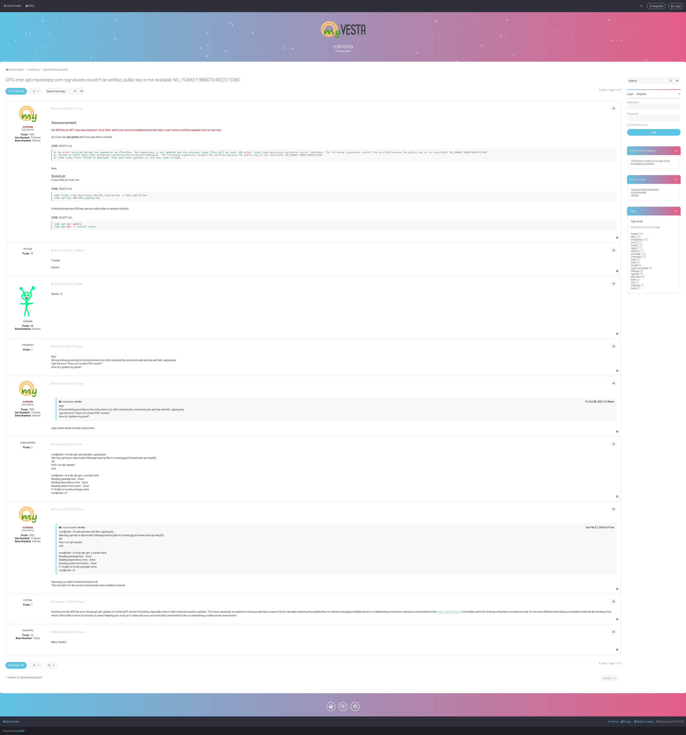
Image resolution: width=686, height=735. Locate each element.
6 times (36, 140)
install (634, 265)
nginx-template (639, 268)
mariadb (635, 253)
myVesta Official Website (645, 189)
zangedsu (28, 344)
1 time (36, 638)
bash (634, 259)
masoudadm (27, 442)
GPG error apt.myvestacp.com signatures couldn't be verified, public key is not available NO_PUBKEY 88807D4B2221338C (122, 80)
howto (634, 233)
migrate (635, 285)
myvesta (636, 256)
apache (635, 273)
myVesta (28, 126)
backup (635, 271)
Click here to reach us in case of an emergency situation (650, 162)
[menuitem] (29, 5)
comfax (27, 600)
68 (31, 325)
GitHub (634, 195)
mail (633, 262)
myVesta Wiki (638, 192)
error (634, 242)
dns (633, 282)
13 (31, 253)
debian (635, 251)
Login (630, 94)
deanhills (27, 630)
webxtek (27, 321)
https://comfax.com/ (449, 611)
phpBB (20, 730)
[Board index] (343, 29)
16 (31, 635)
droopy (27, 248)
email (634, 245)
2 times (36, 328)
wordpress (637, 239)
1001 (32, 134)
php (633, 236)
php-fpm (636, 276)
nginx (634, 248)
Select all (65, 146)
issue (634, 288)
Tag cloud (637, 221)
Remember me (638, 124)
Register (642, 94)
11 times (36, 137)
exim (634, 279)
